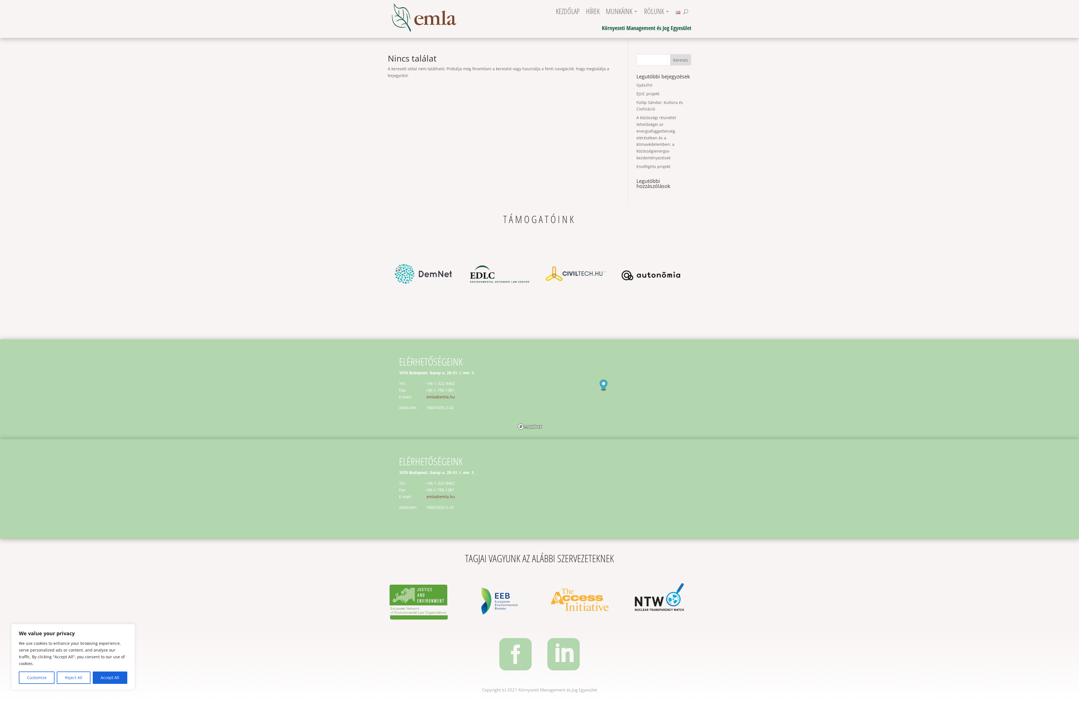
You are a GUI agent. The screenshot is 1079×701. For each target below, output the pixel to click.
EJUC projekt (647, 93)
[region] (73, 657)
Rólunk (654, 12)
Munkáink (619, 12)
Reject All (73, 677)
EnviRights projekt (653, 166)
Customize (37, 677)
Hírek (593, 12)
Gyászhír (644, 85)
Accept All (110, 677)
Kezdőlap (568, 12)
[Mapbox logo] (530, 426)
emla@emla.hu (441, 397)
